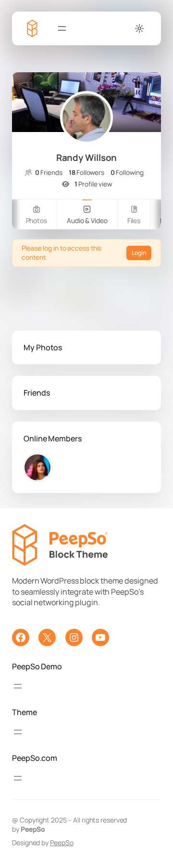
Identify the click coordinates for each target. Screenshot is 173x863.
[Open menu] (62, 28)
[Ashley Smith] (37, 467)
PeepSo (61, 842)
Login (139, 253)
